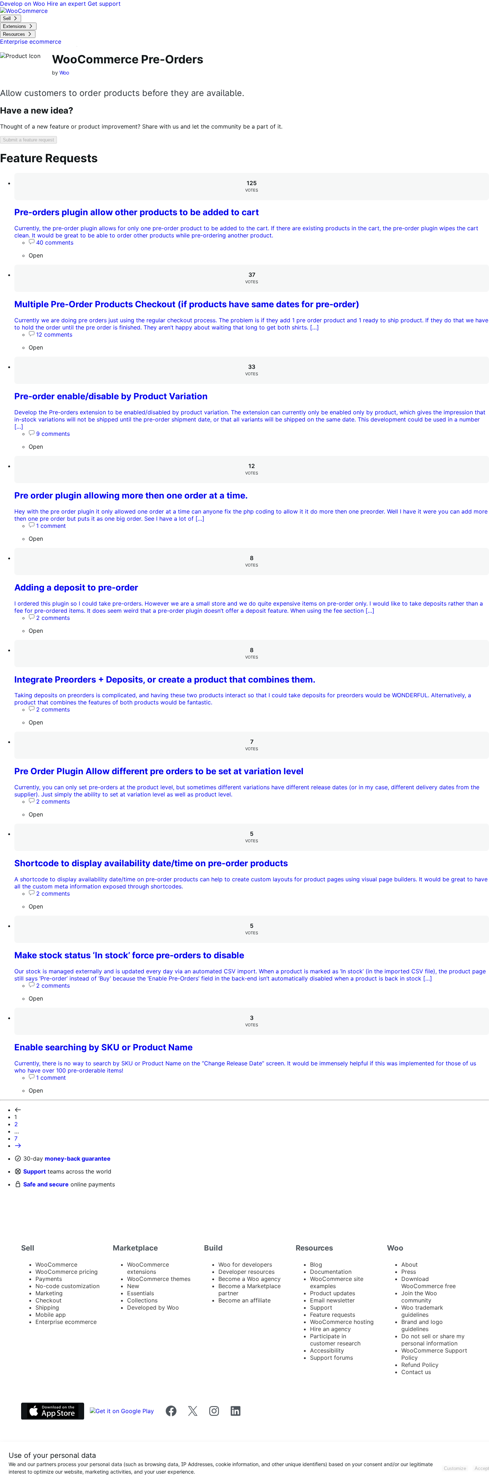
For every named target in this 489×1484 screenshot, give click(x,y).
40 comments (54, 242)
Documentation (331, 1271)
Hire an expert (67, 3)
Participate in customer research (335, 1340)
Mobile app (50, 1314)
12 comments (54, 334)
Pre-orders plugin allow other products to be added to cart (136, 212)
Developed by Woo (153, 1307)
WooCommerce (56, 1264)
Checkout (48, 1300)
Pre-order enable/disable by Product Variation (111, 396)
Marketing (49, 1293)
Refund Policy (420, 1364)
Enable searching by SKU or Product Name (103, 1047)
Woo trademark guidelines (422, 1311)
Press (408, 1271)
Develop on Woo (23, 3)
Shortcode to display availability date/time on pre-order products (151, 863)
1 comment (51, 525)
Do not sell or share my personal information (433, 1340)
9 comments (53, 433)
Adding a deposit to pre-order (76, 587)
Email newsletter (332, 1300)
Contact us (416, 1371)
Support (34, 1171)
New (133, 1286)
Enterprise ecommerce (66, 1321)
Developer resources (246, 1271)
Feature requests (332, 1314)
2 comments (53, 617)
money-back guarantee (78, 1158)
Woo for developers (245, 1264)
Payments (48, 1278)
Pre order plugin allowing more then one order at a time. (131, 495)
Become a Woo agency (249, 1278)
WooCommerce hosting (342, 1321)
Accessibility (327, 1350)
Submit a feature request (28, 140)
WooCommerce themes (158, 1278)
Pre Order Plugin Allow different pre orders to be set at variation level (159, 771)
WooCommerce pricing (66, 1271)
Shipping (47, 1307)
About (409, 1264)
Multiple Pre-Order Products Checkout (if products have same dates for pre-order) (186, 304)
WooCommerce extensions (148, 1268)
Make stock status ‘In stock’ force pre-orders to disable (129, 955)
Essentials (140, 1293)
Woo (64, 72)
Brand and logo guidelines (422, 1325)
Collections (142, 1300)
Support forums (331, 1357)
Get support (104, 3)
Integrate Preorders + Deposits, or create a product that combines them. (164, 679)
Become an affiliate (244, 1300)
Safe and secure (46, 1184)
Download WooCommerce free (428, 1282)
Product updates (332, 1293)
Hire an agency (330, 1329)
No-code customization (67, 1286)
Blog (316, 1264)
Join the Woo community (419, 1297)
